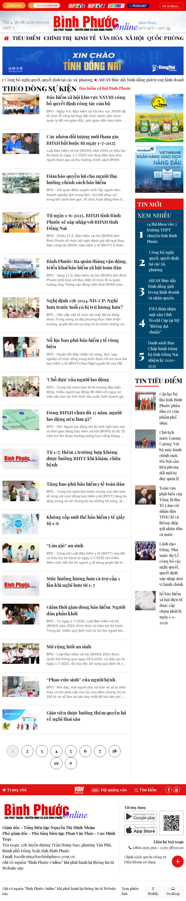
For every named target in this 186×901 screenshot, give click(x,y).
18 (114, 751)
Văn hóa (111, 38)
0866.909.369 (144, 847)
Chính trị (57, 38)
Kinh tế (85, 38)
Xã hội (134, 38)
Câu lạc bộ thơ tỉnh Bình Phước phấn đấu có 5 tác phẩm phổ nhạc (170, 408)
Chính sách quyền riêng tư (145, 856)
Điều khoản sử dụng (140, 861)
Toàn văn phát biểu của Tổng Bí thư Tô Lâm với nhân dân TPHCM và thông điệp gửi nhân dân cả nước (170, 511)
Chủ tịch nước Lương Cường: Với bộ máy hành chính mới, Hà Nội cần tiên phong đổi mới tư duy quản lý (170, 455)
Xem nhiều (154, 215)
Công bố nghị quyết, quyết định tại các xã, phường (159, 261)
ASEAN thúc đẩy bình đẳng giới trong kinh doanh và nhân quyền (159, 289)
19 (56, 763)
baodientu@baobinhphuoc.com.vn (44, 856)
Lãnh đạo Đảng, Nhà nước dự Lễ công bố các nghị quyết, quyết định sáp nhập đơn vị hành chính (171, 564)
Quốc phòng (165, 38)
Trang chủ (16, 789)
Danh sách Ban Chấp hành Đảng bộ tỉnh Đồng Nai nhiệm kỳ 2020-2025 (158, 354)
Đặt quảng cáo (113, 789)
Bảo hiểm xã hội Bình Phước (105, 88)
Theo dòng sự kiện (39, 88)
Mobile (153, 893)
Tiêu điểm (26, 38)
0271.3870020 (172, 847)
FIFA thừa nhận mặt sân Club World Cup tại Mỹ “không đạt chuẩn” (159, 320)
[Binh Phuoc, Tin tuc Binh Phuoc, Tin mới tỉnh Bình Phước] (96, 22)
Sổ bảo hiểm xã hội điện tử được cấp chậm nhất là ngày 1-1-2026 (170, 608)
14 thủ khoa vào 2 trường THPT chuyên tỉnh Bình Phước (158, 233)
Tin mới (150, 204)
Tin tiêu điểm (158, 380)
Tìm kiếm (147, 789)
